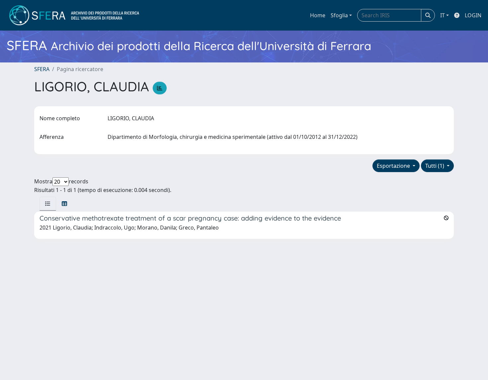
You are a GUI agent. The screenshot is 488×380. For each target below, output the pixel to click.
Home (317, 15)
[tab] (48, 204)
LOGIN (473, 15)
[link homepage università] (74, 15)
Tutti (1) (435, 165)
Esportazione (394, 165)
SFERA (41, 69)
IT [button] (442, 15)
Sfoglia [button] (339, 15)
